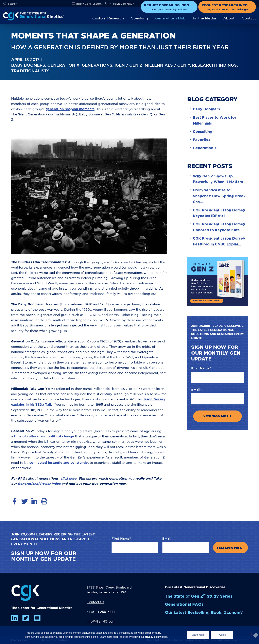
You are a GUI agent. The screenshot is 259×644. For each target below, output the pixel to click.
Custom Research (108, 18)
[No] (254, 634)
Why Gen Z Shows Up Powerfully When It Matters (218, 179)
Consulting (202, 131)
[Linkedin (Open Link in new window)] (14, 618)
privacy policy (153, 636)
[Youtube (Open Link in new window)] (37, 618)
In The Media (204, 18)
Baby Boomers (206, 109)
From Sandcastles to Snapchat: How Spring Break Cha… (219, 196)
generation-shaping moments (70, 109)
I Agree (222, 634)
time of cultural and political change (44, 436)
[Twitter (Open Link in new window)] (25, 618)
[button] (10, 3)
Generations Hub (170, 18)
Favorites (201, 140)
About (229, 18)
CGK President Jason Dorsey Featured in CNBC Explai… (219, 241)
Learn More (200, 633)
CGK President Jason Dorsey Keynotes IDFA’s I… (219, 213)
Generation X (205, 148)
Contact (249, 18)
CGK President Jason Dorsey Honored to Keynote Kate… (219, 227)
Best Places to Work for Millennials (214, 120)
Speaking (139, 18)
